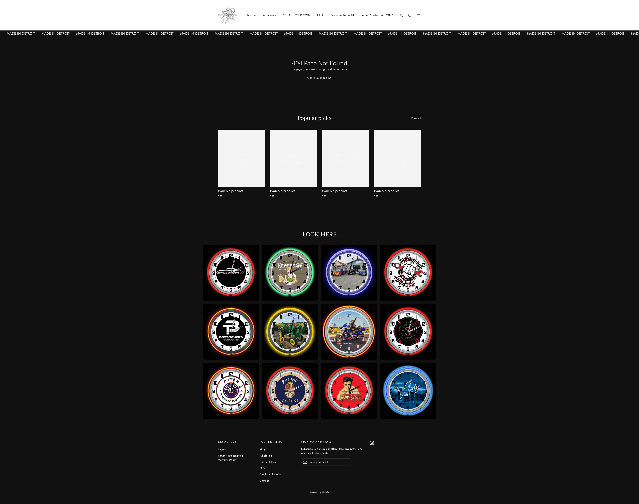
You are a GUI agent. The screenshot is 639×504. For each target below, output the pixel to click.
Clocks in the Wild (342, 15)
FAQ (320, 15)
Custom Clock (268, 462)
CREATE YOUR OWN (297, 15)
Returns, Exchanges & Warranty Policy (231, 458)
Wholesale (269, 15)
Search (222, 449)
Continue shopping (319, 78)
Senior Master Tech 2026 (376, 15)
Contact (264, 481)
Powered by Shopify (319, 492)
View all (416, 118)
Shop (249, 15)
